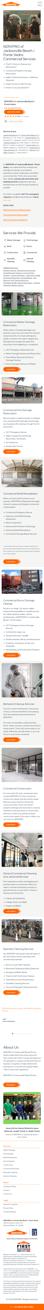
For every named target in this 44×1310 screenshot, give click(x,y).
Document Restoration (11, 278)
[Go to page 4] (20, 1034)
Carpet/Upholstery (18, 275)
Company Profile (9, 1186)
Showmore (7, 200)
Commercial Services (11, 1169)
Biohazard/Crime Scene (26, 270)
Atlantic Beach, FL (32, 138)
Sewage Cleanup (9, 270)
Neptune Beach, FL (11, 143)
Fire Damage (8, 1154)
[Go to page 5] (22, 1034)
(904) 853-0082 (13, 112)
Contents (36, 283)
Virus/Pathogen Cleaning (12, 273)
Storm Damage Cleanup (15, 219)
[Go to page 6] (24, 1034)
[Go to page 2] (15, 1034)
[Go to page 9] (31, 1034)
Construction (8, 1165)
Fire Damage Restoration (15, 214)
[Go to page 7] (27, 1034)
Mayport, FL (34, 150)
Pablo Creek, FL (9, 153)
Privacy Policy (8, 1208)
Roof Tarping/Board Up (19, 280)
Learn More (11, 369)
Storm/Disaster (9, 1161)
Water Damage (9, 1150)
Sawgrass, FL (35, 148)
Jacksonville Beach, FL (11, 135)
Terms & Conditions (10, 1204)
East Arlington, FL (10, 150)
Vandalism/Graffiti (10, 283)
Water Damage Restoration (17, 209)
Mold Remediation (10, 1157)
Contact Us (7, 1194)
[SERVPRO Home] (11, 4)
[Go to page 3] (17, 1034)
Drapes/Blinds (26, 278)
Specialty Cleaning (10, 1172)
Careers (6, 1190)
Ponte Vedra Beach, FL (30, 135)
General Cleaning (9, 1176)
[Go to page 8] (29, 1034)
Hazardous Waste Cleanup (13, 285)
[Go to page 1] (12, 1034)
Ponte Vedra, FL (32, 145)
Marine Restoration (25, 283)
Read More (11, 1085)
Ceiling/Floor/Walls (33, 275)
